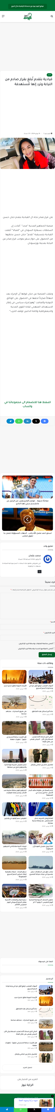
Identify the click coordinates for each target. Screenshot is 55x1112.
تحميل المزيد (27, 1068)
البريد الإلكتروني (49, 633)
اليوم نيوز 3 (46, 133)
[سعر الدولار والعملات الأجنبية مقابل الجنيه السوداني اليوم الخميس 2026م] (14, 891)
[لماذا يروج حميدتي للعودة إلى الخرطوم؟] (41, 837)
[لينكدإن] (27, 421)
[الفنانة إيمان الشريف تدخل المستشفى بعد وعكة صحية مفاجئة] (41, 809)
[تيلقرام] (10, 421)
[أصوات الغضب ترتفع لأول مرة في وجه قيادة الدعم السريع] (41, 677)
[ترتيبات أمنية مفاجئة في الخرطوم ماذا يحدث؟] (14, 837)
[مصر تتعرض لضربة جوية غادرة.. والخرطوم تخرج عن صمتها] (14, 756)
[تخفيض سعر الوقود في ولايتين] (14, 809)
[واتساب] (19, 421)
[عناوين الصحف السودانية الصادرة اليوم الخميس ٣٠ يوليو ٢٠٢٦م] (41, 891)
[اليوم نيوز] (27, 16)
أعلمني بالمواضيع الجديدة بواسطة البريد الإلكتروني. (35, 649)
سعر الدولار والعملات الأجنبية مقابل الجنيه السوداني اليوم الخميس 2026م (15, 902)
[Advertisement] (27, 46)
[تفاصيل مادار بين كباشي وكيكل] (41, 756)
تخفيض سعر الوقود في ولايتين (15, 818)
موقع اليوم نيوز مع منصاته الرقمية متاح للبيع (27, 6)
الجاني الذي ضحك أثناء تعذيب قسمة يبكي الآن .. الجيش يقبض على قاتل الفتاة (41, 739)
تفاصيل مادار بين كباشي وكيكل (42, 765)
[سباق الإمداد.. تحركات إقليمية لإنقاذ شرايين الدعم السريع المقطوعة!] (14, 863)
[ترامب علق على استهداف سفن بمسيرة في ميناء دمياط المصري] (41, 863)
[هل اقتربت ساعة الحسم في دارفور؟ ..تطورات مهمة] (14, 728)
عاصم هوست (25, 1102)
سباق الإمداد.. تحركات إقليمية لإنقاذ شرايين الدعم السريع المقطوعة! (15, 874)
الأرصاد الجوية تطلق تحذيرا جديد (15, 686)
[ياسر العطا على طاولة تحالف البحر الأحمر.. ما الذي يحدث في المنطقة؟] (41, 781)
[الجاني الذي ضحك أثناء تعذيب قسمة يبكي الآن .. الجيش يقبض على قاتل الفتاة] (41, 728)
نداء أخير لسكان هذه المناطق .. (42, 711)
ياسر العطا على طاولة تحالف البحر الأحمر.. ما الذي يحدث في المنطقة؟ (41, 793)
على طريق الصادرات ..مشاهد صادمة (24, 1020)
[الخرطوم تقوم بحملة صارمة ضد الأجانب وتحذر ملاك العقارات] (14, 781)
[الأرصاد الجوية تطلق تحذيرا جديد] (14, 677)
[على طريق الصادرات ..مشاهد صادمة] (14, 702)
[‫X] (36, 421)
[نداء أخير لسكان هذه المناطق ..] (41, 702)
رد (39, 571)
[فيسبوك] (44, 421)
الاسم (52, 622)
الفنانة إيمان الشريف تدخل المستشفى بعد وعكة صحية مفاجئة (42, 821)
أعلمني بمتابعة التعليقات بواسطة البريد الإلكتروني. (35, 644)
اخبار (49, 75)
